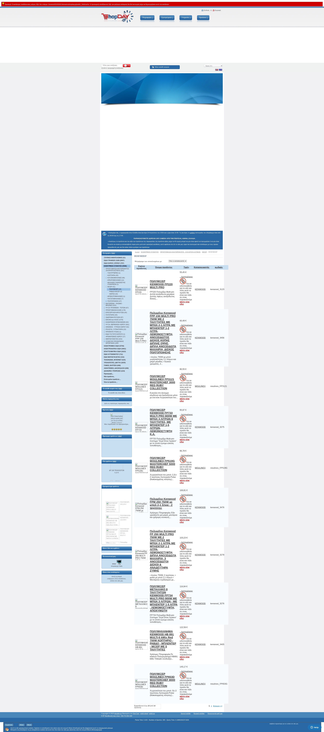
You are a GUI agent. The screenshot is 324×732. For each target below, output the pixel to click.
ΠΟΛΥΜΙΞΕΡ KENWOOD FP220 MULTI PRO (161, 284)
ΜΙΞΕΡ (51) (111, 287)
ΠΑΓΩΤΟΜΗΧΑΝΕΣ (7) (115, 299)
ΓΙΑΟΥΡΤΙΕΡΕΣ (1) (113, 273)
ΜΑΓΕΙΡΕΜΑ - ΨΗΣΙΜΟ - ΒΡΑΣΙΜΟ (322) (114, 304)
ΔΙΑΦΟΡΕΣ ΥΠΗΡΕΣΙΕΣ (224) (114, 371)
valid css (152, 713)
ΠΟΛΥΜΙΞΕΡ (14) (115, 289)
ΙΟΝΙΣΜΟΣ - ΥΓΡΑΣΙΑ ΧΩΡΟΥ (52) (117, 327)
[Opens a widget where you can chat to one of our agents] (314, 727)
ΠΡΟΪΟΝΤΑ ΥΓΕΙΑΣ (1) (113, 332)
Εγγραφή (218, 10)
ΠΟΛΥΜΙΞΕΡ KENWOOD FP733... (124, 528)
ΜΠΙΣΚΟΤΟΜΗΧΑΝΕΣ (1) (116, 296)
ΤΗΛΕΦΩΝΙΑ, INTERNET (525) (115, 360)
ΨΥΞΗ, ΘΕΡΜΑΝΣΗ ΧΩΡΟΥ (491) (117, 324)
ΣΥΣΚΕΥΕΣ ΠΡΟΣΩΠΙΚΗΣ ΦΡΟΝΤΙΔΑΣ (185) (115, 342)
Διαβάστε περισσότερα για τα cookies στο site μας (284, 723)
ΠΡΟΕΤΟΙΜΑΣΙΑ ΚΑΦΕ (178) (116, 310)
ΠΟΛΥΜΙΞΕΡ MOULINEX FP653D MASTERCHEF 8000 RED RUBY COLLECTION (162, 679)
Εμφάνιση (9, 725)
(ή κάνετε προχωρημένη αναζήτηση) (112, 68)
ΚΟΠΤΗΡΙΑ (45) (112, 275)
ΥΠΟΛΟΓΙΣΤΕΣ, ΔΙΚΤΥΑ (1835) (115, 363)
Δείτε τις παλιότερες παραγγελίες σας (116, 403)
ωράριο (192, 233)
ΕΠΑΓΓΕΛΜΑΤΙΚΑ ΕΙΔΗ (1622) (115, 351)
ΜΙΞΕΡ (204, 252)
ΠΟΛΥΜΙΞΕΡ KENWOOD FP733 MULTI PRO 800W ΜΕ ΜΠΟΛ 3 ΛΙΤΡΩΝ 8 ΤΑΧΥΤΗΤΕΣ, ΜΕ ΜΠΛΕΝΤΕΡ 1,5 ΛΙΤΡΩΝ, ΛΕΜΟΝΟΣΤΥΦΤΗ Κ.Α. (163, 422)
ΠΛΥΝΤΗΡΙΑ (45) (111, 315)
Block (29, 725)
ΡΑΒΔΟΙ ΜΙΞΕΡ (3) (115, 291)
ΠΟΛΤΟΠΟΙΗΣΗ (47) (114, 301)
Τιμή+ (186, 267)
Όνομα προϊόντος (163, 267)
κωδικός (219, 267)
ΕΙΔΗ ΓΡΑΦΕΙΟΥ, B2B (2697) (114, 260)
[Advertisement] (76, 45)
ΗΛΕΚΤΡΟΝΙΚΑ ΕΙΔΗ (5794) (114, 346)
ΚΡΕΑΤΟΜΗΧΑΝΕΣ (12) (115, 280)
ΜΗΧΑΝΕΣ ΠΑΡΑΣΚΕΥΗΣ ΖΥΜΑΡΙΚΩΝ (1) (116, 283)
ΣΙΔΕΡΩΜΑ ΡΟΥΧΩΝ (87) (114, 317)
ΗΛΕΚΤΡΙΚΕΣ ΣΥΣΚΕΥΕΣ (150, 252)
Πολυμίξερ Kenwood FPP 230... (125, 541)
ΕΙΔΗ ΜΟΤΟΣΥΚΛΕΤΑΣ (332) (114, 357)
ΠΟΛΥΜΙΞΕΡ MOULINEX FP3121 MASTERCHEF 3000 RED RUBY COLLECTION (162, 382)
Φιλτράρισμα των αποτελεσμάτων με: (148, 261)
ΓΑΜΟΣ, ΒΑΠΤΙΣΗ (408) (112, 365)
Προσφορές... (108, 374)
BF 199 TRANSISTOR (116, 467)
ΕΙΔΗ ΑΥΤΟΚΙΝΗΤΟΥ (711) (113, 354)
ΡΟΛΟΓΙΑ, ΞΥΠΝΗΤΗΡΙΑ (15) (116, 329)
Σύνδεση (206, 10)
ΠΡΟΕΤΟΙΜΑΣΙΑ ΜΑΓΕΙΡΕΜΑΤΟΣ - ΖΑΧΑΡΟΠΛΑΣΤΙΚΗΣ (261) (118, 269)
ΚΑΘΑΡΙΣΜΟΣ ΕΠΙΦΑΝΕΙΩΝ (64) (117, 322)
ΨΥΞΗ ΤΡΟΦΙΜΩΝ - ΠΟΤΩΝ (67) (117, 308)
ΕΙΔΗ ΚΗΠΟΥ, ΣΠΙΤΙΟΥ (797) (114, 263)
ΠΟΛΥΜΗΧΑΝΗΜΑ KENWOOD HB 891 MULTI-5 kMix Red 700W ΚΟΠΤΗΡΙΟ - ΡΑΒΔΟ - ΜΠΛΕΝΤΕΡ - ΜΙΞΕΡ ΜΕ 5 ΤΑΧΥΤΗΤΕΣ (163, 640)
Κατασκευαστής (201, 267)
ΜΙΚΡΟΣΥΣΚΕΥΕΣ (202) (114, 339)
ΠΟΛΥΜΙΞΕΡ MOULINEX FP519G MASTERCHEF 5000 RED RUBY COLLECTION (162, 463)
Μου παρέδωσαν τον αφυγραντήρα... (116, 424)
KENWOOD (200, 289)
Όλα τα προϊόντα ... (110, 382)
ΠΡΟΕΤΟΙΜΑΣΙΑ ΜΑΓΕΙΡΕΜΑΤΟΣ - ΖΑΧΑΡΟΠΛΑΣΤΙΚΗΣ (180, 252)
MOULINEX (200, 386)
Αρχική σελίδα (185, 713)
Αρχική (137, 252)
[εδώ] (113, 253)
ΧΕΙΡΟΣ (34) (113, 294)
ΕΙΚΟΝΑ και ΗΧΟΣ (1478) (114, 320)
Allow (22, 725)
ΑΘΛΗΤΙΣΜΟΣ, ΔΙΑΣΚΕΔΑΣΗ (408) (116, 368)
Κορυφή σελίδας (199, 713)
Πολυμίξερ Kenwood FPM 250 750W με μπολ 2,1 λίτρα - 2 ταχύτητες (163, 503)
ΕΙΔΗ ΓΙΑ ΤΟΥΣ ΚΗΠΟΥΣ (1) (115, 334)
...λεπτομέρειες (186, 277)
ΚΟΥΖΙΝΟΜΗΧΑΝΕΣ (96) (116, 278)
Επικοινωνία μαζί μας (215, 713)
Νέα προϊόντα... (109, 376)
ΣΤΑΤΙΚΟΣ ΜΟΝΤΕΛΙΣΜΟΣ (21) (114, 258)
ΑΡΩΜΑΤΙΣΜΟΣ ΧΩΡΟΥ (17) (115, 336)
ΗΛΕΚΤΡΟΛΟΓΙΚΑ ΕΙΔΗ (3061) (115, 349)
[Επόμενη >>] (217, 706)
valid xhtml (144, 713)
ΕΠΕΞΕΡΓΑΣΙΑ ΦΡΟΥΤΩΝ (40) (116, 312)
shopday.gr (118, 713)
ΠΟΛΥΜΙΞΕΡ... (125, 499)
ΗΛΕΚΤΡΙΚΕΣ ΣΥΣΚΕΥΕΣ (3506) (115, 266)
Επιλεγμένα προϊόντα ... (112, 379)
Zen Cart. (136, 713)
